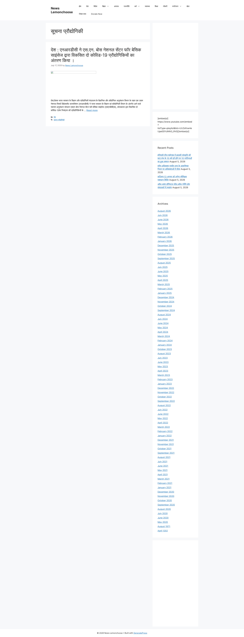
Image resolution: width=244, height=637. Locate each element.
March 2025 (164, 284)
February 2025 (165, 288)
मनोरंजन (175, 6)
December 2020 (166, 492)
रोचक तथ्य (82, 14)
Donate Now (96, 14)
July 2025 (162, 267)
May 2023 (163, 366)
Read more (92, 110)
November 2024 (166, 301)
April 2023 (163, 371)
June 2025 (163, 271)
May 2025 (163, 276)
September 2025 (166, 258)
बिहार (104, 6)
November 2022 (166, 392)
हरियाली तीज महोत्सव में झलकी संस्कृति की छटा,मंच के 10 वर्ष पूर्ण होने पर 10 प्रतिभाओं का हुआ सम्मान (175, 158)
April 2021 (163, 474)
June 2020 (163, 518)
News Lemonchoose (62, 10)
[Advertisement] (175, 66)
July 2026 (163, 215)
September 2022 (166, 401)
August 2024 (164, 314)
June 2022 (163, 414)
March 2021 (164, 479)
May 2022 (163, 418)
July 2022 (162, 409)
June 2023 (163, 362)
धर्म (135, 6)
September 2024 (166, 310)
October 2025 (165, 254)
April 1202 (163, 530)
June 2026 (163, 219)
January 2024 (165, 345)
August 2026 (164, 211)
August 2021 (164, 457)
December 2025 (166, 245)
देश (87, 6)
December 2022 (166, 388)
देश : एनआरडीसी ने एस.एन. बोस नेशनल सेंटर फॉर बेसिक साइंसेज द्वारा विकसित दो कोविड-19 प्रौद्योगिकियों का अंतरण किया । (96, 55)
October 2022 (165, 397)
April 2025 (163, 280)
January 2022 (165, 435)
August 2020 (164, 509)
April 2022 (163, 422)
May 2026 (163, 224)
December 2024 (166, 297)
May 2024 (163, 327)
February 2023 (165, 379)
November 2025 (166, 250)
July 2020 (163, 513)
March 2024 (164, 336)
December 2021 (166, 440)
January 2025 (165, 293)
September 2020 (166, 505)
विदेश (95, 6)
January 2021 (164, 487)
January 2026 (165, 241)
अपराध (116, 6)
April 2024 (163, 332)
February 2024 (165, 340)
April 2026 (163, 228)
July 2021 (162, 461)
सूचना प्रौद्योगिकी (59, 120)
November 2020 (166, 496)
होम (80, 6)
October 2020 (165, 500)
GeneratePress (140, 633)
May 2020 (163, 522)
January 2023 (165, 384)
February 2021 (165, 483)
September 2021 (166, 453)
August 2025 (164, 263)
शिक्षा (156, 6)
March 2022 (164, 427)
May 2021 (162, 470)
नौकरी (165, 6)
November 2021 (166, 444)
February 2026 (165, 237)
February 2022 (165, 431)
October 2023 (165, 349)
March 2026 (164, 232)
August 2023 (164, 353)
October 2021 (164, 448)
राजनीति (126, 6)
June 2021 (163, 466)
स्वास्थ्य (147, 6)
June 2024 (163, 323)
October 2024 (165, 306)
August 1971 (164, 526)
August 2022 (164, 405)
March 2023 (164, 375)
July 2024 (163, 319)
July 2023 (163, 358)
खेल (188, 6)
